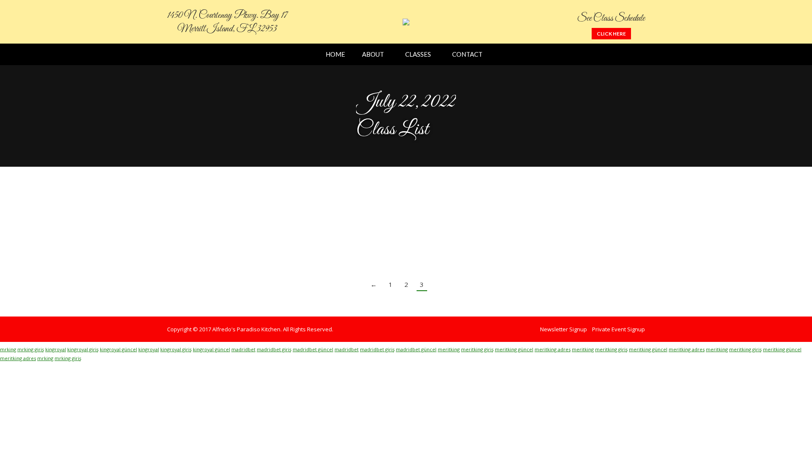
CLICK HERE (611, 33)
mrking (8, 349)
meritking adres (553, 349)
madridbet (243, 349)
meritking (449, 349)
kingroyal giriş (83, 349)
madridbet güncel (313, 349)
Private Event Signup (618, 329)
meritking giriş (477, 349)
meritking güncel (514, 349)
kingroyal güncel (118, 349)
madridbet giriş (274, 349)
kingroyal (55, 349)
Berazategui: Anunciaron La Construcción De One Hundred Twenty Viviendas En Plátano (371, 207)
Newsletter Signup (563, 329)
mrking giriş (30, 349)
